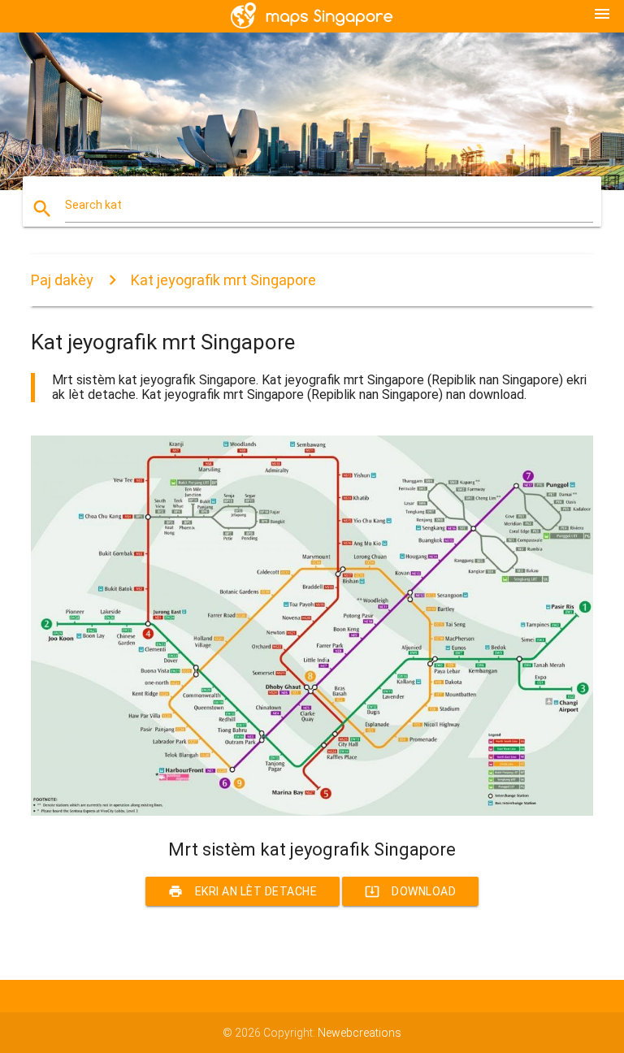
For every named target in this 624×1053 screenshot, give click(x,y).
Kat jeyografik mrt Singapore (223, 279)
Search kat (93, 204)
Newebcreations (359, 1032)
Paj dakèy (62, 279)
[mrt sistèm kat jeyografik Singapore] (311, 811)
